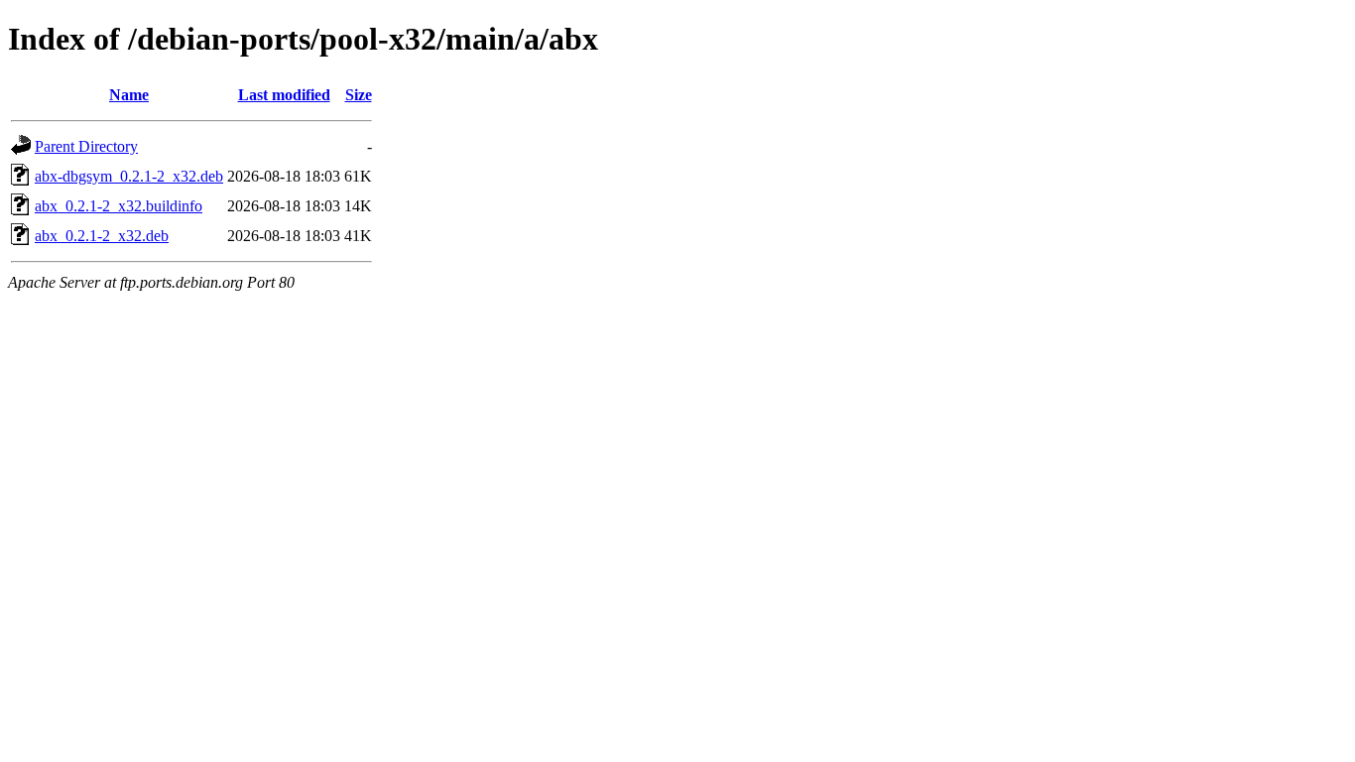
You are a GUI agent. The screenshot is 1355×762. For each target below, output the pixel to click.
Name (129, 94)
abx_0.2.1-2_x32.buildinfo (118, 205)
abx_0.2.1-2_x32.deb (102, 235)
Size (358, 94)
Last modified (284, 94)
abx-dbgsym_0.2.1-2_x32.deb (129, 176)
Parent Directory (86, 146)
